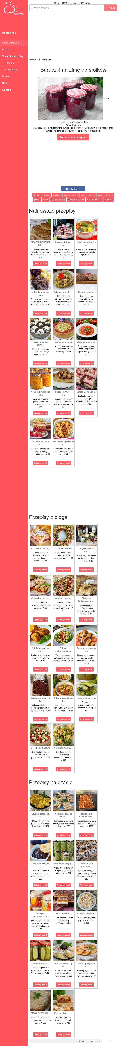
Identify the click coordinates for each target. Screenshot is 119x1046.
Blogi (5, 83)
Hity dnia (8, 62)
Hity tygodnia (10, 69)
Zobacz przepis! (40, 263)
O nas (5, 49)
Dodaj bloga (9, 32)
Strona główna (10, 42)
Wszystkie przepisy (13, 56)
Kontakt (6, 89)
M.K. (99, 1040)
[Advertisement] (73, 34)
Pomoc (6, 76)
